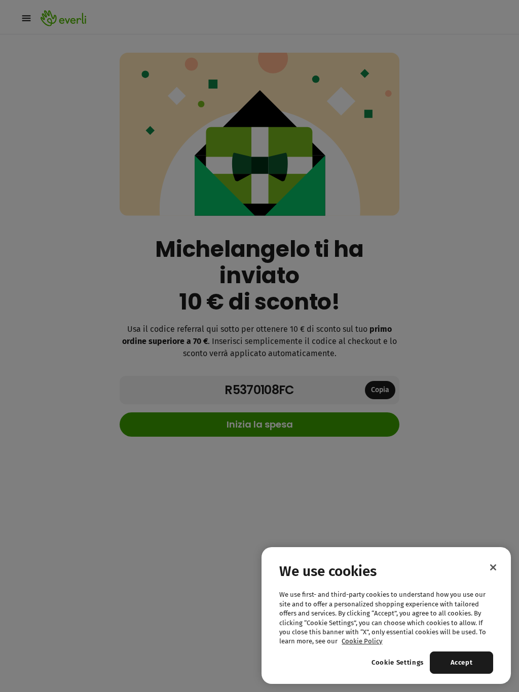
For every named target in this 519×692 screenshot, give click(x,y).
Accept (462, 662)
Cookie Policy (362, 641)
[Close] (493, 567)
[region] (386, 615)
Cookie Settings (398, 662)
